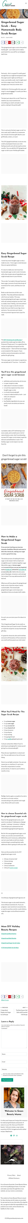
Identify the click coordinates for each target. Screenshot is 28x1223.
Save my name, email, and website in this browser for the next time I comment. (13, 1074)
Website (4, 1069)
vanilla (9, 739)
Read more (9, 1131)
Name (3, 1054)
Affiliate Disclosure (14, 1178)
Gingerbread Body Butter (8, 933)
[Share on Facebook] (3, 42)
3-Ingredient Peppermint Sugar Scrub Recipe (6, 1011)
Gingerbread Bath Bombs (8, 938)
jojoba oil (9, 569)
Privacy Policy (11, 1175)
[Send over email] (17, 42)
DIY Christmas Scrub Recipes (13, 340)
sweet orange (13, 868)
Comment (4, 1028)
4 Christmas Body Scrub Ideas (10, 947)
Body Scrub (5, 1000)
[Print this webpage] (21, 42)
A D (4, 37)
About (19, 1175)
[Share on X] (13, 42)
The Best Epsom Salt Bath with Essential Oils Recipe (21, 1011)
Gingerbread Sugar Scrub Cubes (10, 943)
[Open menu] (25, 3)
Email (3, 1062)
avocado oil (22, 569)
